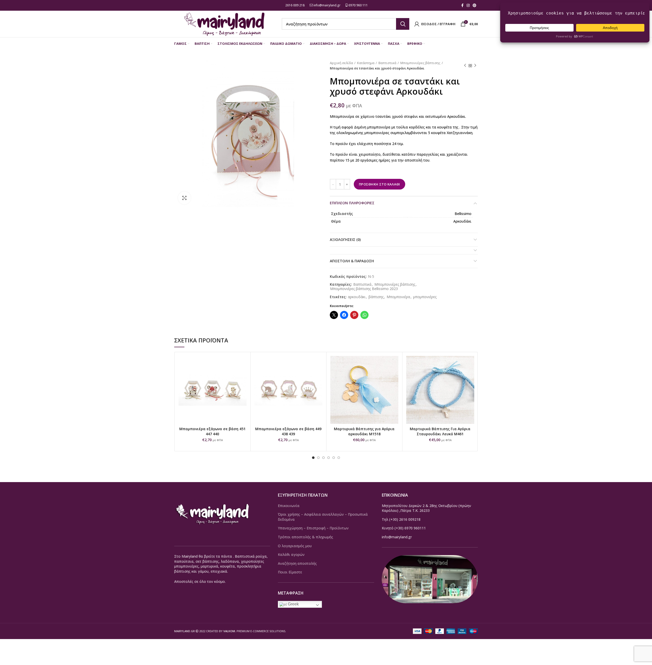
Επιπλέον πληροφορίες (352, 202)
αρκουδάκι (356, 297)
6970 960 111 (358, 5)
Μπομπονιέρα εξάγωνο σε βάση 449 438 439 (288, 431)
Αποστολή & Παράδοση (352, 260)
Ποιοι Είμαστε (290, 572)
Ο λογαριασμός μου (295, 545)
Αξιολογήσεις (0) (345, 239)
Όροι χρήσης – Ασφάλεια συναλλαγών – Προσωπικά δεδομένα (323, 517)
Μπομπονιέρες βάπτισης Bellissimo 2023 (364, 289)
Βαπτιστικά (387, 63)
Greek (293, 604)
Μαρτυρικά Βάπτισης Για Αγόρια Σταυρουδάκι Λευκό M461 (440, 431)
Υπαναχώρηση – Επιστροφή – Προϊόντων (313, 528)
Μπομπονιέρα (398, 297)
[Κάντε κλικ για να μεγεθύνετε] (184, 198)
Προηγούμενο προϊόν (465, 65)
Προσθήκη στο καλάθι (379, 184)
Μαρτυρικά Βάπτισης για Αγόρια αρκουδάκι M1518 (364, 431)
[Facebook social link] (462, 5)
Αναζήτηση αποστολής (297, 563)
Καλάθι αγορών (291, 554)
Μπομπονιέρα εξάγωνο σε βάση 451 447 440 (212, 431)
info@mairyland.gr (327, 5)
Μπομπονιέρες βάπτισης (420, 63)
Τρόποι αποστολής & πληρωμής (305, 536)
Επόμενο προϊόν (475, 65)
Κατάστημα (365, 63)
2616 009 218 (294, 5)
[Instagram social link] (468, 5)
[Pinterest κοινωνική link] (474, 5)
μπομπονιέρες (425, 297)
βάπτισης (376, 297)
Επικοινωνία (289, 505)
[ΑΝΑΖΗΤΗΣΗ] (402, 24)
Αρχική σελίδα (341, 63)
